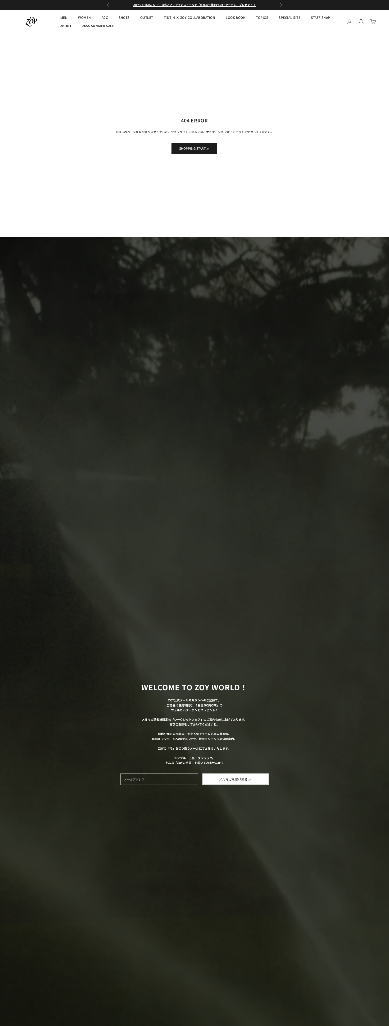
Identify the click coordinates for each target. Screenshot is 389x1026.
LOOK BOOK (235, 17)
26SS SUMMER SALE (98, 25)
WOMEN (84, 17)
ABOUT (65, 25)
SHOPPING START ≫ (194, 148)
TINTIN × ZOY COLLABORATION (189, 17)
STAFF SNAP (320, 17)
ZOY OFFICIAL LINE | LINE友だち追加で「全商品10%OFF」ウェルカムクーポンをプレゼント (194, 5)
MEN (63, 17)
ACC (105, 17)
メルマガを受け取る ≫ (235, 779)
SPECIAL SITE (289, 17)
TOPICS (262, 17)
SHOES (124, 17)
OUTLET (146, 17)
